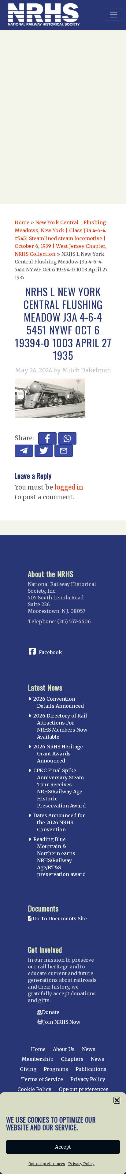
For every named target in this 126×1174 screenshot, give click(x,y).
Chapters (72, 1059)
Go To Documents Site (59, 918)
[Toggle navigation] (113, 15)
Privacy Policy (81, 1163)
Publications (91, 1069)
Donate (50, 1012)
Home (22, 222)
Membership (38, 1059)
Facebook (50, 652)
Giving (28, 1069)
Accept (63, 1147)
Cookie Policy (34, 1089)
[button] (117, 1100)
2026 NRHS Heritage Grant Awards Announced (58, 754)
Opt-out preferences (46, 1163)
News (88, 1049)
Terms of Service (42, 1079)
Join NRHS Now (61, 1022)
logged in (68, 487)
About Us (64, 1049)
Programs (56, 1069)
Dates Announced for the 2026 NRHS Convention (59, 822)
